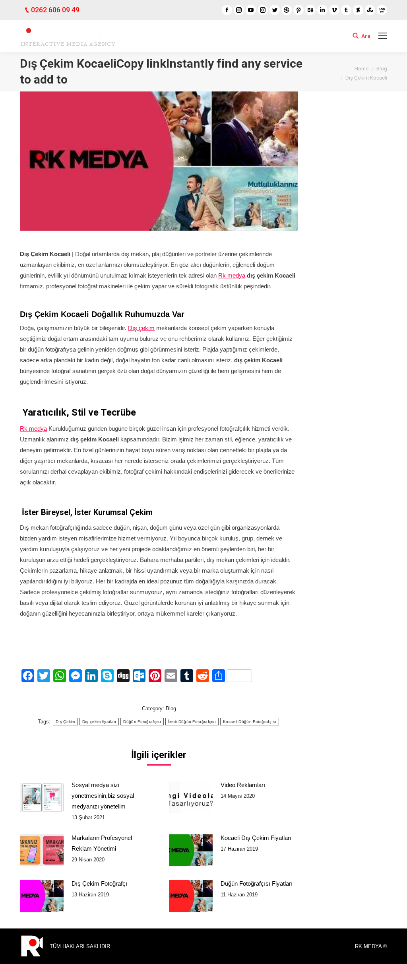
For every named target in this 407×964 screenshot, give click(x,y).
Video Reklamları (243, 784)
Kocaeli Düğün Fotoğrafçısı (249, 721)
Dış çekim (141, 328)
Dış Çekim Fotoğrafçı (99, 883)
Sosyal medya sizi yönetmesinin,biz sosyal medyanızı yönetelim (103, 795)
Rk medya (231, 275)
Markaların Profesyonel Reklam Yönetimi (102, 843)
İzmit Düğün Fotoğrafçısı (192, 721)
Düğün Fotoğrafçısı (142, 721)
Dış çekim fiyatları (99, 721)
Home (361, 69)
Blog (381, 69)
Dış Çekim (65, 721)
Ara (365, 36)
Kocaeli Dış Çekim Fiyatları (256, 837)
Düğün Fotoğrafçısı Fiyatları (257, 883)
